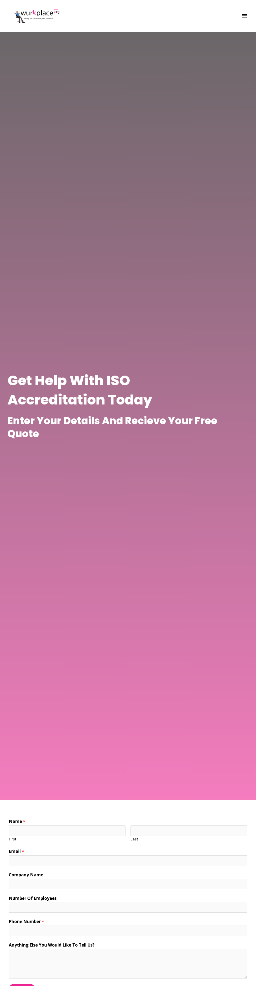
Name (17, 821)
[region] (65, 947)
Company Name (26, 875)
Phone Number (26, 921)
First (12, 839)
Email (16, 851)
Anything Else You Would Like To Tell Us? (51, 945)
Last (134, 839)
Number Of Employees (32, 898)
